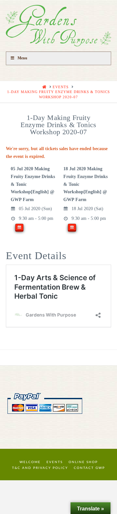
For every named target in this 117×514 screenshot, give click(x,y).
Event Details (36, 255)
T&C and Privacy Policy (40, 468)
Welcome (30, 462)
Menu (22, 58)
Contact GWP (89, 468)
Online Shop (83, 462)
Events (54, 462)
